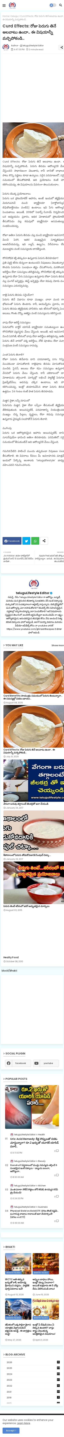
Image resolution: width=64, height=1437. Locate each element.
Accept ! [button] (11, 1430)
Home (6, 16)
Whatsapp (35, 541)
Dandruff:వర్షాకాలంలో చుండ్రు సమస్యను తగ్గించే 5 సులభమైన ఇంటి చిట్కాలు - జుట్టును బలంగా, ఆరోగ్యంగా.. (33, 1168)
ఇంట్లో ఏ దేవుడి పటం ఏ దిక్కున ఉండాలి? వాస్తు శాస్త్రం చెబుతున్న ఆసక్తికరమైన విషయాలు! (44, 1329)
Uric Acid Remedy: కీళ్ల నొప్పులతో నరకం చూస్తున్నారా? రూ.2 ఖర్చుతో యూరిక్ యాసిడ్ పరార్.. (34, 1143)
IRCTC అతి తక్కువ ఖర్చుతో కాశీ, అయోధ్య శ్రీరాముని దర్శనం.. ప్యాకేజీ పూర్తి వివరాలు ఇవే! (17, 1284)
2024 (33, 1374)
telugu (14, 16)
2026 (33, 1362)
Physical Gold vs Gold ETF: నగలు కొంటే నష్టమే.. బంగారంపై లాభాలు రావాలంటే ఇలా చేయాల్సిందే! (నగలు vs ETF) (34, 1214)
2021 (33, 1391)
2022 (33, 1385)
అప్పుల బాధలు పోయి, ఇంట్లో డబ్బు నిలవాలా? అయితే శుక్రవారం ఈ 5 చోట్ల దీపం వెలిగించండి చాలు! (45, 1284)
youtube (48, 1063)
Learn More (23, 1423)
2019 (33, 1397)
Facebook (14, 541)
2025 (33, 1368)
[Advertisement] (32, 1009)
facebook (20, 1063)
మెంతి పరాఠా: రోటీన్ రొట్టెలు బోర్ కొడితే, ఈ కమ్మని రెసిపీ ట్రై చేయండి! (34, 1191)
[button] (60, 5)
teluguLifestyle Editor (32, 593)
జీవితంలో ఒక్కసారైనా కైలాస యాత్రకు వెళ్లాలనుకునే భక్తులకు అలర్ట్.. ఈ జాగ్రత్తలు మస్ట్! (18, 1329)
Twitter (26, 541)
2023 (33, 1380)
